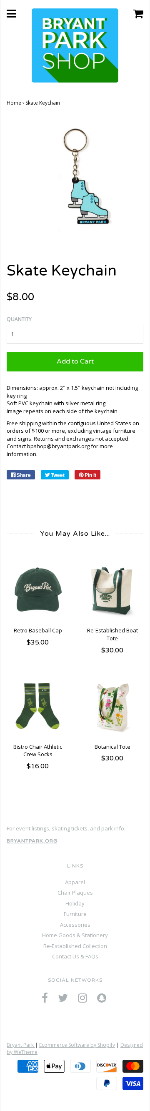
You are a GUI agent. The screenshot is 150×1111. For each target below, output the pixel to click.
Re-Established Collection (75, 946)
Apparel (75, 882)
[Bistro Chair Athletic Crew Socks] (38, 707)
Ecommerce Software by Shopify (77, 1044)
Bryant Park (21, 1044)
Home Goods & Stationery (75, 935)
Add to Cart (75, 361)
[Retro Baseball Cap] (38, 591)
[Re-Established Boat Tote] (112, 591)
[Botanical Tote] (112, 707)
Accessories (75, 924)
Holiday (75, 903)
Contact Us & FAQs (75, 956)
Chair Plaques (75, 892)
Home (14, 102)
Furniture (75, 914)
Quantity (19, 319)
